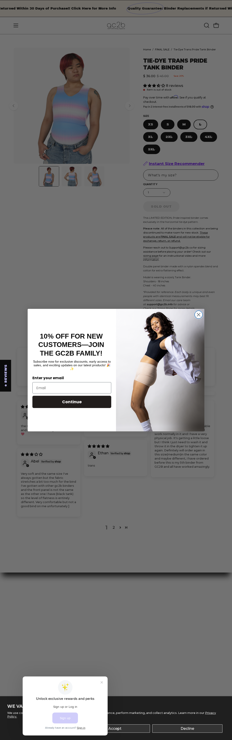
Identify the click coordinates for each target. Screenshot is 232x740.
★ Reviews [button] (6, 375)
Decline (187, 728)
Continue (72, 402)
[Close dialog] (199, 315)
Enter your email (48, 378)
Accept (114, 728)
